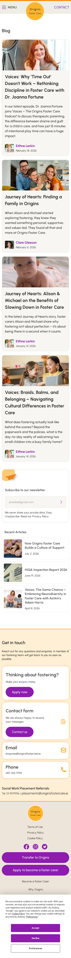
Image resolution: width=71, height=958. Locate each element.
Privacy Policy (35, 832)
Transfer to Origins (35, 857)
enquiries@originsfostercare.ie (23, 753)
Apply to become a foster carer (35, 870)
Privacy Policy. (40, 516)
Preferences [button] (32, 917)
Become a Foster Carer (35, 881)
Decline (35, 938)
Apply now (19, 692)
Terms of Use (35, 827)
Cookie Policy (35, 838)
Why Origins (35, 889)
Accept (35, 928)
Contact (61, 7)
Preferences (35, 948)
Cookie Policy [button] (18, 913)
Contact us (19, 732)
